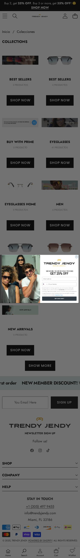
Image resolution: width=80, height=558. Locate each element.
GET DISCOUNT (59, 298)
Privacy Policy (57, 295)
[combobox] (45, 284)
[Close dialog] (76, 256)
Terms (61, 295)
